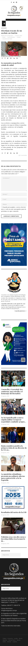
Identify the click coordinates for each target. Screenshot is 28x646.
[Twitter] (14, 2)
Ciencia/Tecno (11, 640)
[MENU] (4, 23)
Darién (3, 37)
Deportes (5, 640)
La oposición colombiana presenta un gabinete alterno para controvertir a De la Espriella (13, 477)
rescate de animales (7, 38)
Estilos (4, 641)
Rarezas (9, 641)
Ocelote (19, 37)
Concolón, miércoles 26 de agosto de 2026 (13, 303)
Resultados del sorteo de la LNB (13, 512)
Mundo (20, 638)
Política (4, 638)
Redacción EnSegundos (7, 35)
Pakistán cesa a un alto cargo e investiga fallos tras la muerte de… (13, 539)
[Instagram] (16, 2)
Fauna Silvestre (11, 37)
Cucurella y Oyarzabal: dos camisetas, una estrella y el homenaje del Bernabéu (12, 391)
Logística (14, 641)
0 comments (24, 155)
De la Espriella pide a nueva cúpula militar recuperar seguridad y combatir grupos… (13, 419)
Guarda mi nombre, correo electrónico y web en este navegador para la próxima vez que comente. (13, 209)
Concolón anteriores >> (21, 311)
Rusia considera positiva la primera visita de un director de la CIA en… (14, 448)
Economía (10, 638)
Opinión (18, 640)
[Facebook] (11, 2)
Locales (4, 28)
